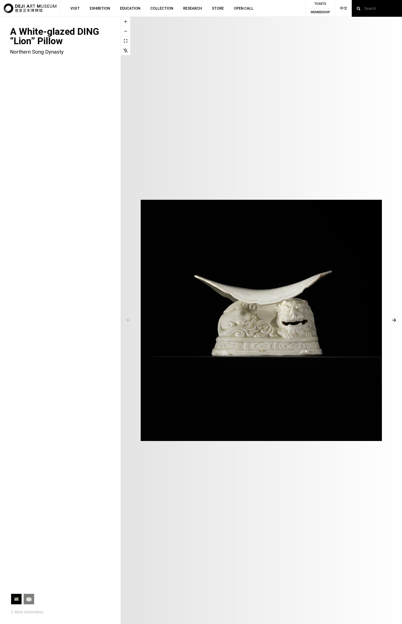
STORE (218, 8)
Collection (161, 8)
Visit (75, 8)
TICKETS (320, 4)
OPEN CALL (244, 8)
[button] (128, 320)
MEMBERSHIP (320, 12)
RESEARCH (192, 8)
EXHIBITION (100, 8)
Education (130, 8)
